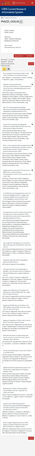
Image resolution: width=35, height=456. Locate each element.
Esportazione (19, 56)
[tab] (4, 69)
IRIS (2, 18)
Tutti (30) (29, 56)
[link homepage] (6, 3)
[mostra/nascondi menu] (32, 3)
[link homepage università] (18, 3)
